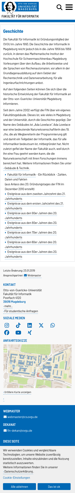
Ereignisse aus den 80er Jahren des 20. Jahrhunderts (31, 225)
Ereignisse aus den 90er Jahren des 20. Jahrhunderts (31, 215)
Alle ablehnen (19, 486)
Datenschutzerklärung (18, 471)
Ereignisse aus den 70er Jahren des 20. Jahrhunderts (31, 235)
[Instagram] (6, 325)
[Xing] (29, 332)
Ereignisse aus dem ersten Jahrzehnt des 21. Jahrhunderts (34, 206)
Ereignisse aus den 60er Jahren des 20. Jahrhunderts (31, 244)
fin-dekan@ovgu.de (19, 430)
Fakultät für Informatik (21, 174)
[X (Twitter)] (41, 325)
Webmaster (34, 275)
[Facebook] (6, 332)
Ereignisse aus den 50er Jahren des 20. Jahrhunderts (31, 254)
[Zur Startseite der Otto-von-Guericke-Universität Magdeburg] (23, 8)
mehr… (8, 306)
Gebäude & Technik (17, 168)
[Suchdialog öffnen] (59, 7)
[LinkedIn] (29, 325)
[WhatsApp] (52, 325)
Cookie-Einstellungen (16, 477)
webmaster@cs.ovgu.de (22, 417)
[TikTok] (18, 325)
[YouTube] (18, 332)
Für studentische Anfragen (21, 311)
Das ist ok (54, 486)
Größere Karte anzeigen (17, 392)
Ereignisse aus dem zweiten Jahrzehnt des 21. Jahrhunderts (35, 196)
